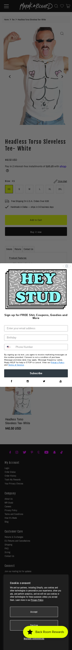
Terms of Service (16, 365)
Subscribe (36, 373)
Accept (34, 611)
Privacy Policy (37, 600)
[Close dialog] (67, 266)
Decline (34, 625)
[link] (11, 381)
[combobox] (9, 347)
